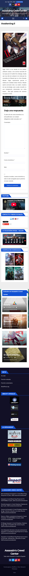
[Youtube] (16, 218)
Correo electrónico (9, 160)
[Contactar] (11, 218)
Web (5, 167)
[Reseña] (14, 101)
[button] (23, 18)
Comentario (7, 122)
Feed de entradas (6, 379)
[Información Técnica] (14, 97)
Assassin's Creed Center (14, 10)
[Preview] (14, 104)
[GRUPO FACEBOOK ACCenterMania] (13, 218)
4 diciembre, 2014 (10, 307)
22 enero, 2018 (9, 340)
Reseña (7, 305)
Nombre (6, 153)
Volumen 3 (8, 321)
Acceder (3, 375)
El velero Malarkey (12, 355)
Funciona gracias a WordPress (10, 567)
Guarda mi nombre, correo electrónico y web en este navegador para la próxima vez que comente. (14, 179)
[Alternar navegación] (13, 18)
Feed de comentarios (7, 383)
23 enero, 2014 (9, 357)
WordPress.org (5, 386)
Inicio (14, 572)
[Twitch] (18, 218)
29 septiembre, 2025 (10, 324)
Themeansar (14, 568)
